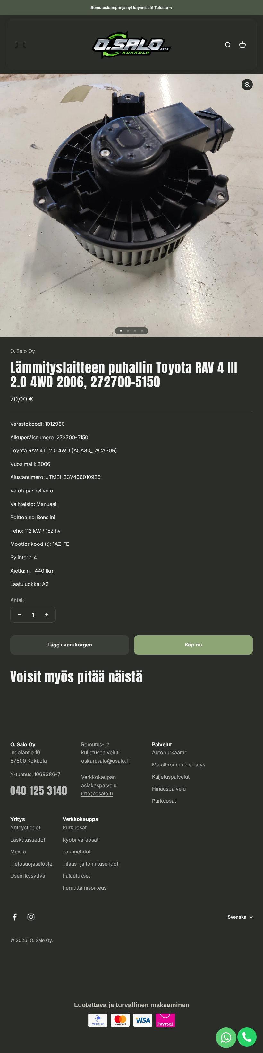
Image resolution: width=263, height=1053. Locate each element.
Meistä (18, 851)
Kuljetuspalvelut (171, 777)
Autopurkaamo (170, 752)
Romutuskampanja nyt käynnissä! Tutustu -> (132, 7)
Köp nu (193, 644)
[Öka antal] (46, 614)
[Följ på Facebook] (14, 917)
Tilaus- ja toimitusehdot (90, 863)
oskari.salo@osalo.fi (105, 761)
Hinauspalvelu (169, 788)
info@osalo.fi (97, 793)
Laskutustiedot (27, 839)
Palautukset (76, 875)
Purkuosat (164, 801)
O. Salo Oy (22, 351)
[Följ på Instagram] (31, 917)
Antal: (17, 600)
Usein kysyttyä (27, 875)
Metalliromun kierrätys (178, 764)
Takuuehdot (77, 851)
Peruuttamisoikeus (84, 888)
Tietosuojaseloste (31, 863)
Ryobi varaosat (80, 839)
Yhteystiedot (25, 827)
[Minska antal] (20, 614)
